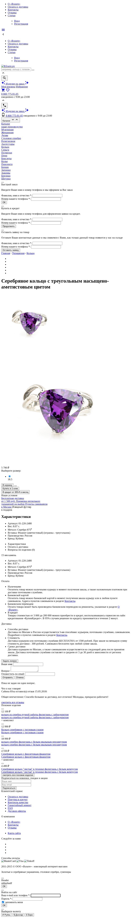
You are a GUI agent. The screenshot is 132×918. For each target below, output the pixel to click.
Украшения (18, 253)
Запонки (6, 170)
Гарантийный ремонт (19, 805)
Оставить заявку (11, 250)
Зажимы (5, 173)
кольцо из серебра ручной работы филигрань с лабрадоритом (35, 714)
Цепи (4, 155)
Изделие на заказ (15, 83)
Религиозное (8, 141)
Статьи (11, 15)
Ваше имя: (7, 664)
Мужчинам (7, 129)
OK (4, 202)
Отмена (20, 677)
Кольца (5, 147)
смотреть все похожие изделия (18, 775)
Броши (5, 167)
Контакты (13, 9)
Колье (4, 161)
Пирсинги (7, 164)
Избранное (22, 86)
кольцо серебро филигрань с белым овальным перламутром (34, 741)
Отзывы (12, 12)
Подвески (6, 152)
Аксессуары (7, 144)
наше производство (12, 126)
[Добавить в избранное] (15, 485)
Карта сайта (14, 833)
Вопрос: (5, 671)
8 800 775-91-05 (9, 94)
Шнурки (6, 178)
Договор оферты (17, 811)
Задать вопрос (10, 661)
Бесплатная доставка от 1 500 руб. (12, 500)
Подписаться (9, 788)
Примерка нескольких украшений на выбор (20, 502)
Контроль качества (18, 802)
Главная (5, 253)
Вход (17, 21)
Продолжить (9, 226)
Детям (4, 135)
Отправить (8, 677)
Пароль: (7, 898)
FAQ (10, 808)
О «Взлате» (14, 4)
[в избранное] (2, 708)
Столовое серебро (11, 138)
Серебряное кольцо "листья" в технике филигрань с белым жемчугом (39, 769)
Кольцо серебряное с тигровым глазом (22, 729)
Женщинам (7, 132)
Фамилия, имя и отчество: (17, 195)
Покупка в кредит (18, 799)
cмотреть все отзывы (12, 702)
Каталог (11, 120)
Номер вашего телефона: (15, 198)
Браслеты (6, 158)
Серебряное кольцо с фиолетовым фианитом (25, 754)
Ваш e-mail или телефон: (16, 895)
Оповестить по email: (12, 674)
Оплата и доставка (18, 6)
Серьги (5, 149)
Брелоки (5, 175)
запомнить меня (14, 902)
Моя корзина (8, 86)
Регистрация (21, 23)
